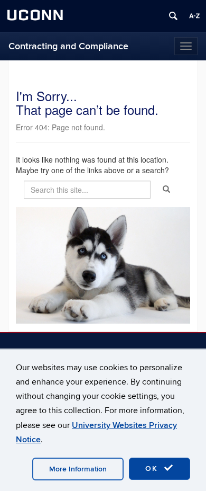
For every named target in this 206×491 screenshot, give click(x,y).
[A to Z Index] (194, 15)
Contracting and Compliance (68, 46)
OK (153, 468)
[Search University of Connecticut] (173, 15)
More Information (78, 469)
